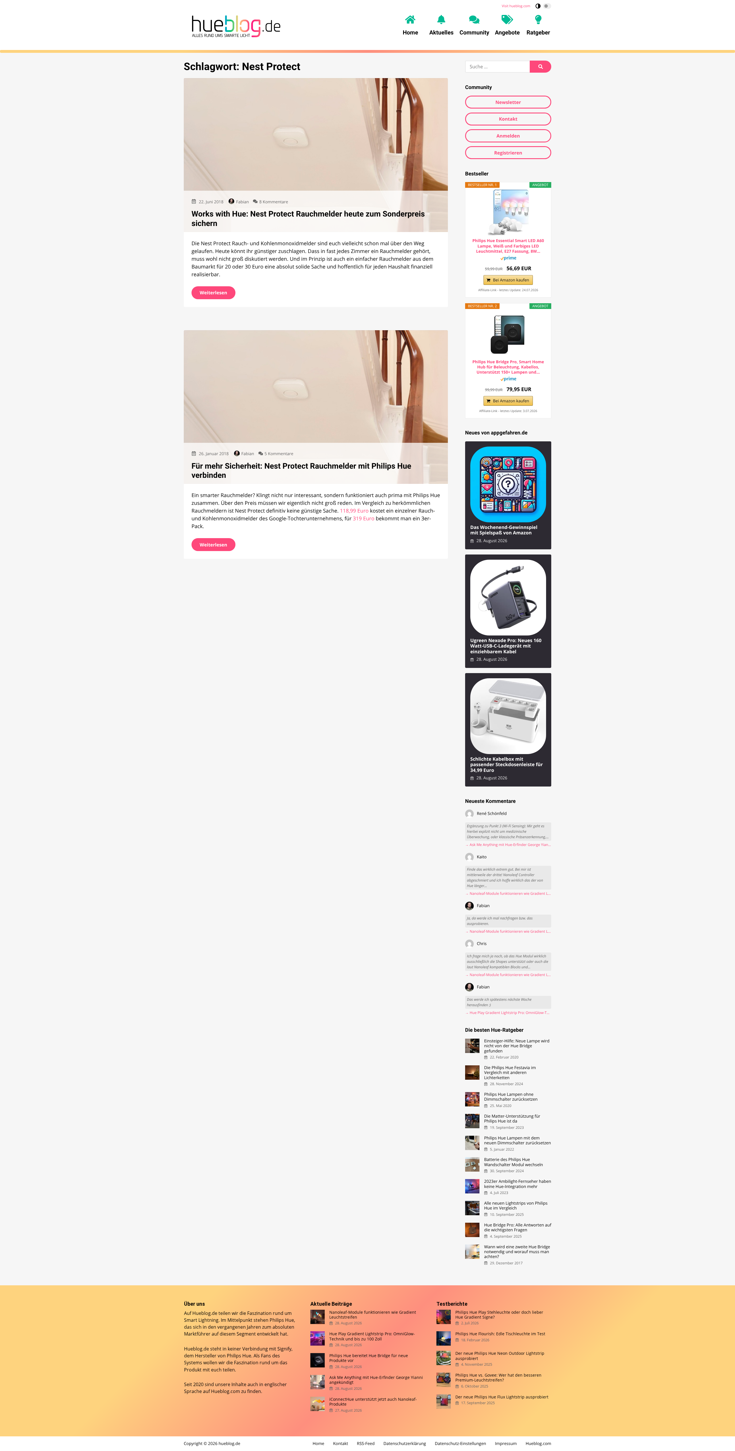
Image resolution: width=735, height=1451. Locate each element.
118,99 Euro (354, 510)
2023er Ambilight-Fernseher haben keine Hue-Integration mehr (517, 1184)
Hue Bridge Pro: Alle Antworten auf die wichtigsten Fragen (517, 1228)
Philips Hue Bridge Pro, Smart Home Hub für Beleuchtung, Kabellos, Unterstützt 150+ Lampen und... (508, 367)
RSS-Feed (366, 1443)
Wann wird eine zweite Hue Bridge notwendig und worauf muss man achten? (517, 1252)
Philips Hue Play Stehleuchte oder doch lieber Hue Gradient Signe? (499, 1315)
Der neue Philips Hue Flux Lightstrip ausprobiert (501, 1396)
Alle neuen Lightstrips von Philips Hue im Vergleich (516, 1206)
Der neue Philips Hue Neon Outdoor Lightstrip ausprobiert (499, 1356)
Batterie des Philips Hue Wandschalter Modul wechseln (513, 1162)
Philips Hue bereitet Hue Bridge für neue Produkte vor (368, 1358)
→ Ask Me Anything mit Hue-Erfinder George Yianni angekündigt (508, 844)
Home (318, 1443)
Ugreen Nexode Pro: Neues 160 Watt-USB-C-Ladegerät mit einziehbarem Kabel (505, 646)
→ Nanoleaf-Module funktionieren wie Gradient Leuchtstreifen (508, 893)
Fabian (242, 202)
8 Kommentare (273, 202)
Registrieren (508, 153)
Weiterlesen (213, 292)
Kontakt (508, 119)
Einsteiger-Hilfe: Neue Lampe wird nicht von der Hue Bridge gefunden (517, 1046)
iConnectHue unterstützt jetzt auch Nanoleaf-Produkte (373, 1402)
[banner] (234, 25)
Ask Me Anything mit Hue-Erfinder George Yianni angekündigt (376, 1380)
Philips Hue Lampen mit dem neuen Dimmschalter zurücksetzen (517, 1141)
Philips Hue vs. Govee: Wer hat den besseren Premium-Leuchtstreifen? (498, 1378)
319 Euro (363, 518)
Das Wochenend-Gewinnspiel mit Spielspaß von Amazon (503, 530)
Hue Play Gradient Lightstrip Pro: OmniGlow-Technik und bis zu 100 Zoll (372, 1336)
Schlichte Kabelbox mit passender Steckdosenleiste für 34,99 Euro (506, 764)
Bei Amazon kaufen (511, 280)
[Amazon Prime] (508, 259)
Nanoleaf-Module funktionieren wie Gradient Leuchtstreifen (372, 1315)
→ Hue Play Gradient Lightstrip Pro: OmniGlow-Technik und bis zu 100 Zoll (508, 1012)
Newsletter (508, 102)
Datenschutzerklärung (405, 1443)
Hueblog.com (225, 1391)
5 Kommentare (278, 454)
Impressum (506, 1443)
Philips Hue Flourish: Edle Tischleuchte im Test (500, 1333)
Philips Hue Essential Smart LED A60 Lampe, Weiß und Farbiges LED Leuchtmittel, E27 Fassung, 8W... (508, 246)
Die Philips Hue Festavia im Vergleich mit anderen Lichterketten (510, 1072)
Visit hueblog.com (516, 5)
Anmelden (508, 136)
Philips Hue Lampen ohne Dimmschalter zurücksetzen (510, 1097)
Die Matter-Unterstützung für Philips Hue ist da (512, 1119)
